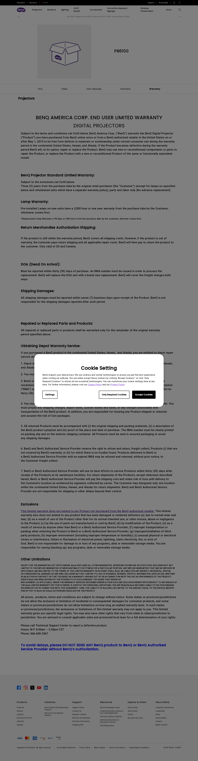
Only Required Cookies (114, 394)
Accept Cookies (144, 394)
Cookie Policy (95, 384)
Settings (50, 394)
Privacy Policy (117, 384)
